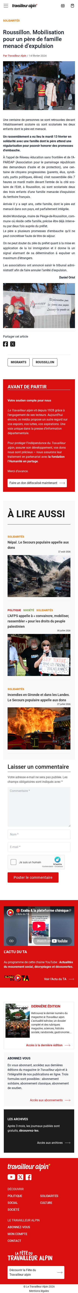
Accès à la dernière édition (44, 1045)
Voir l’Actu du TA (55, 979)
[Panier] (72, 6)
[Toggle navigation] (6, 6)
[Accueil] (24, 6)
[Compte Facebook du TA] (28, 1177)
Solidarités (11, 20)
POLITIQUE (15, 1196)
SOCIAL (13, 1203)
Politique (14, 610)
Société (28, 610)
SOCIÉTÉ (13, 1209)
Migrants (18, 362)
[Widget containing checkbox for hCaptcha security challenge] (36, 862)
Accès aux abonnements (46, 1100)
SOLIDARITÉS (49, 1196)
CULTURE (46, 1203)
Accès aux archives (50, 1143)
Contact (14, 1241)
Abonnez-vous (19, 1227)
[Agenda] (63, 6)
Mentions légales (39, 1290)
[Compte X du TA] (20, 1177)
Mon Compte (17, 1234)
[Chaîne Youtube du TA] (11, 1177)
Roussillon (45, 362)
